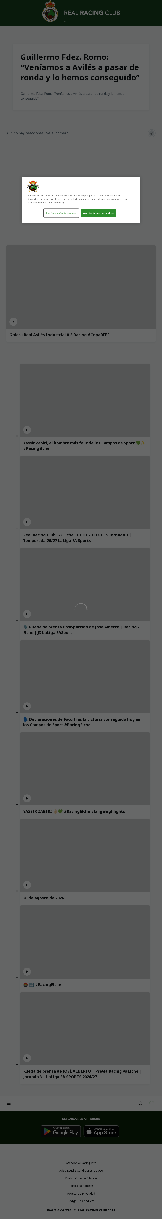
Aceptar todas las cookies (98, 212)
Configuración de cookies (61, 212)
